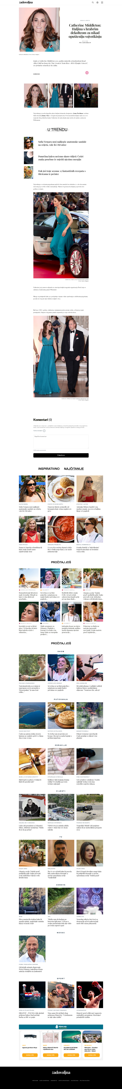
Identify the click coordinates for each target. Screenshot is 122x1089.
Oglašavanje (74, 1080)
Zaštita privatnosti (64, 1080)
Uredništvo (54, 1080)
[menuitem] (97, 2)
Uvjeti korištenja (44, 1080)
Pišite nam (35, 1080)
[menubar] (97, 2)
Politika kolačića (85, 1080)
